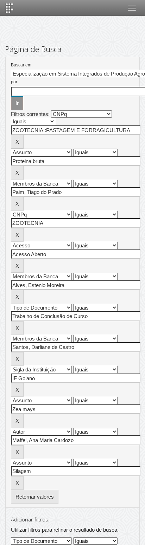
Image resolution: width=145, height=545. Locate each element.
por (14, 81)
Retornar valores (34, 497)
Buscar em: (21, 65)
